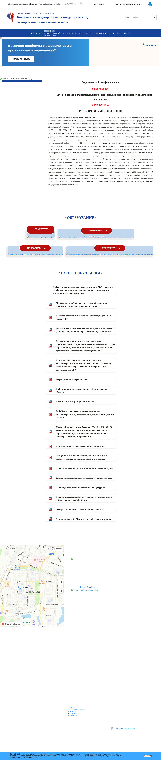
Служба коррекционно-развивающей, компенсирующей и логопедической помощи (35, 254)
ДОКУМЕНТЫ (86, 33)
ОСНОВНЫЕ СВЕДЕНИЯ (77, 709)
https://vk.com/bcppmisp (87, 590)
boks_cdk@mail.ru (86, 587)
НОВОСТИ (71, 33)
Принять (147, 756)
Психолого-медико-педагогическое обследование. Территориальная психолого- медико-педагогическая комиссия (96, 240)
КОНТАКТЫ (123, 33)
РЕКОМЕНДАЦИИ (105, 33)
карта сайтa (99, 4)
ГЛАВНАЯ (36, 33)
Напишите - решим (21, 59)
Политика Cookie (31, 757)
